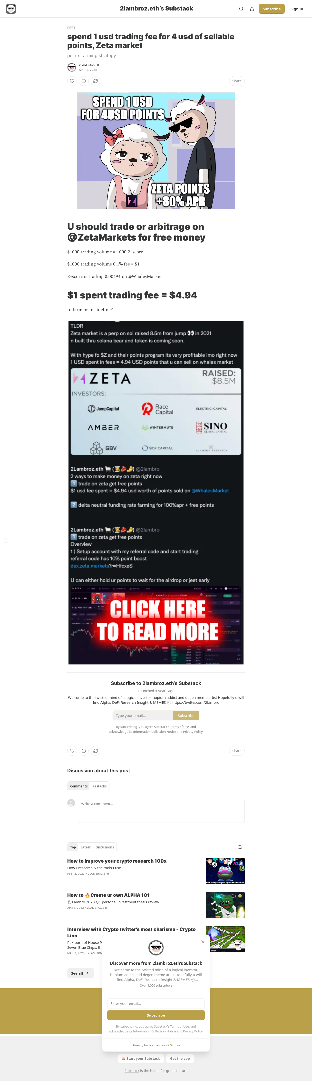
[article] (156, 871)
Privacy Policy (193, 1031)
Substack (132, 1070)
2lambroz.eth (89, 65)
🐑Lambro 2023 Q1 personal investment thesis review (113, 901)
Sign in (297, 8)
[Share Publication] (252, 9)
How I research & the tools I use (94, 867)
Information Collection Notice (154, 1031)
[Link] (60, 232)
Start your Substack (143, 1058)
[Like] (72, 81)
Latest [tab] (86, 847)
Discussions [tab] (105, 847)
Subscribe (272, 8)
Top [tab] (73, 847)
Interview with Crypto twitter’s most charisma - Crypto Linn (131, 932)
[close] (203, 942)
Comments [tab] (79, 786)
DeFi (71, 28)
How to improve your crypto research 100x (116, 861)
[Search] (241, 9)
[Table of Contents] (5, 540)
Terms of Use (179, 1026)
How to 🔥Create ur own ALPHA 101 (108, 895)
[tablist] (88, 786)
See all (77, 973)
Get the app (180, 1058)
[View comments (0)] (84, 81)
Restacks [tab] (99, 786)
